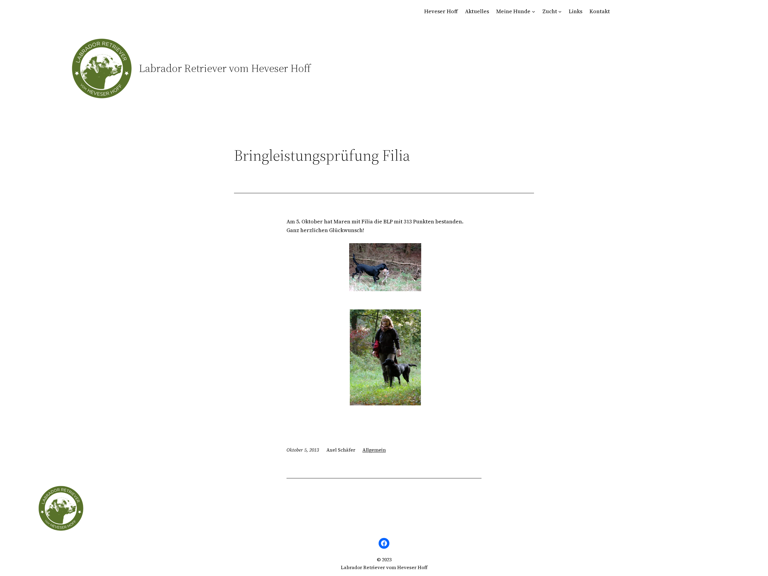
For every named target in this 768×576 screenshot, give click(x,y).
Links (575, 11)
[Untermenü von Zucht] (560, 11)
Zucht (549, 11)
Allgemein (374, 449)
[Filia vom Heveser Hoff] (384, 267)
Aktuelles (477, 11)
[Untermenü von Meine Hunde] (533, 11)
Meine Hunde (513, 11)
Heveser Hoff (441, 11)
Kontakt (600, 11)
